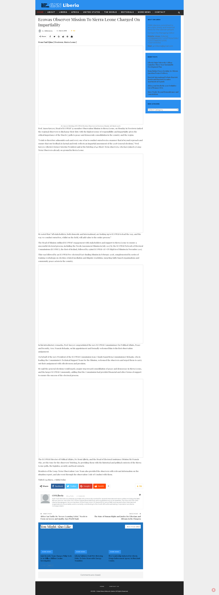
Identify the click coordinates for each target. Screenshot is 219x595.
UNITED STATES (91, 12)
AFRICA (75, 12)
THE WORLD (110, 12)
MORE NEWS (144, 12)
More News (46, 551)
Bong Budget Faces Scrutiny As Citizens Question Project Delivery (163, 72)
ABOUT (51, 12)
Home (102, 586)
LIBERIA (63, 12)
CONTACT (160, 12)
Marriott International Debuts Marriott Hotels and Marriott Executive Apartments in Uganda (163, 79)
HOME (40, 12)
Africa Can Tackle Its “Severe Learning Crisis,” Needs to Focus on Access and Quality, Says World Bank (63, 517)
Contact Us (114, 586)
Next (50, 565)
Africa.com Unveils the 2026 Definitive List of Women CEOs (162, 87)
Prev (44, 565)
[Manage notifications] (213, 590)
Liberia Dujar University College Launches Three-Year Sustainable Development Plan (160, 64)
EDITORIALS (127, 12)
